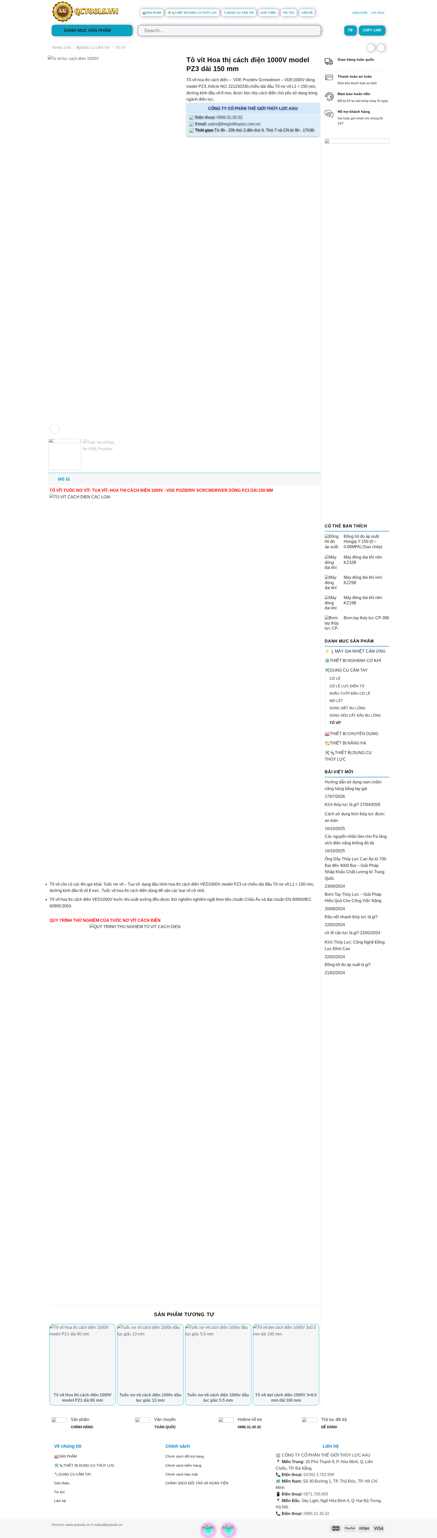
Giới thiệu (268, 12)
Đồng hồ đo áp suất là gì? (348, 965)
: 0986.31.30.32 (218, 117)
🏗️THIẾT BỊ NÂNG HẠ (345, 743)
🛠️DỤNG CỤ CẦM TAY (93, 48)
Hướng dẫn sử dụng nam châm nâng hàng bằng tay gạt (353, 785)
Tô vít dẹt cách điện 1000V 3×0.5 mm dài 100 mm (286, 1397)
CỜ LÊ (335, 678)
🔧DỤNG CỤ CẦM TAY (239, 12)
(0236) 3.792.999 (318, 1474)
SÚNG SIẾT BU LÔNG (347, 708)
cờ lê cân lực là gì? (342, 933)
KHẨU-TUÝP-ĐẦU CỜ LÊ (350, 693)
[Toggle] (387, 670)
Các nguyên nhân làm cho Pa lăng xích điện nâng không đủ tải (356, 839)
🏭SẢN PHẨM (151, 12)
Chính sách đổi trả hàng (184, 1456)
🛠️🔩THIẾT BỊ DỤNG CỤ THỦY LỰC (192, 12)
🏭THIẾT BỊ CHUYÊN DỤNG (351, 734)
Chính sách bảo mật (181, 1474)
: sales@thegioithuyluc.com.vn (227, 124)
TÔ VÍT (120, 48)
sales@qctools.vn (108, 1525)
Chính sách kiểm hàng (183, 1465)
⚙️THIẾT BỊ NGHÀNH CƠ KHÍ (353, 660)
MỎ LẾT (336, 701)
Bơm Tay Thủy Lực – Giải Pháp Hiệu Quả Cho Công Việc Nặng (353, 897)
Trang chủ (61, 48)
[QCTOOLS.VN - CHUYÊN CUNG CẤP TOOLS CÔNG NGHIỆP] (92, 11)
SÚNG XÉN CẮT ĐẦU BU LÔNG (355, 715)
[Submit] (312, 31)
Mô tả (64, 479)
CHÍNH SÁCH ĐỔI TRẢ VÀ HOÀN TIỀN (196, 1483)
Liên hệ (307, 12)
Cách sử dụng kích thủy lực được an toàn (355, 817)
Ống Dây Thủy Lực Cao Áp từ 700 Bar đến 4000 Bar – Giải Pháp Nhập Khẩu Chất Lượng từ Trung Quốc (355, 869)
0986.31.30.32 (316, 1513)
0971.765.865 (315, 1494)
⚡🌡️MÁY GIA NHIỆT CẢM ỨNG (355, 651)
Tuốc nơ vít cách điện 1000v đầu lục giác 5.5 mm (218, 1397)
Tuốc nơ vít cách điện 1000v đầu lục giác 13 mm (150, 1397)
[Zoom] (54, 429)
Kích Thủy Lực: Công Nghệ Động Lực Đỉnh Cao (355, 945)
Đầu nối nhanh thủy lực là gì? (351, 917)
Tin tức (289, 12)
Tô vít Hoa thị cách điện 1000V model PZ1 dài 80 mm (83, 1397)
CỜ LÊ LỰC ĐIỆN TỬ (347, 686)
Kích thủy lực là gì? (342, 804)
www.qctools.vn (77, 1525)
